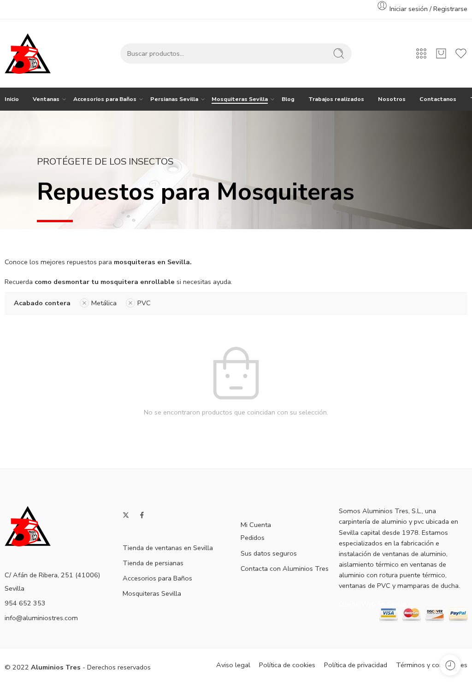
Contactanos (437, 99)
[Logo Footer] (28, 525)
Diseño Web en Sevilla (373, 604)
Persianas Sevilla (174, 99)
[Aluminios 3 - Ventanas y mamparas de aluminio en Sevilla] (28, 53)
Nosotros (392, 99)
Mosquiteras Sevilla (240, 99)
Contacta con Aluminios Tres (285, 568)
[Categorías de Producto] (421, 53)
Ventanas (46, 99)
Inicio (12, 99)
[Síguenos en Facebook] (142, 515)
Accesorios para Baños (104, 99)
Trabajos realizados (336, 99)
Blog (288, 99)
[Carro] (441, 53)
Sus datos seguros (269, 553)
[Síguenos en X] (126, 515)
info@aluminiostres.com (41, 617)
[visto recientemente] (450, 665)
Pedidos (253, 537)
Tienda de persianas (153, 563)
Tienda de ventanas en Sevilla (168, 547)
